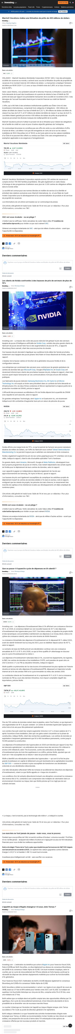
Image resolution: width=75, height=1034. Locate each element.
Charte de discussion (8, 273)
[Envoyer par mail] (19, 243)
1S (8, 158)
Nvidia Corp (41, 343)
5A (20, 158)
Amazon (23, 462)
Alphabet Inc (48, 370)
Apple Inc (38, 399)
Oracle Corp (60, 370)
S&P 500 (8, 763)
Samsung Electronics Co (37, 381)
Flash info (31, 7)
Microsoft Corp (29, 370)
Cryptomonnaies (47, 7)
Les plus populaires (20, 7)
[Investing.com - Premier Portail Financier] (11, 2)
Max (24, 158)
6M (14, 158)
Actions (56, 7)
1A (17, 158)
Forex (38, 7)
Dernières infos (7, 7)
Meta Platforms (49, 462)
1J (5, 158)
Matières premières (67, 7)
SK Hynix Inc (52, 381)
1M (11, 158)
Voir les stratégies (35, 1028)
